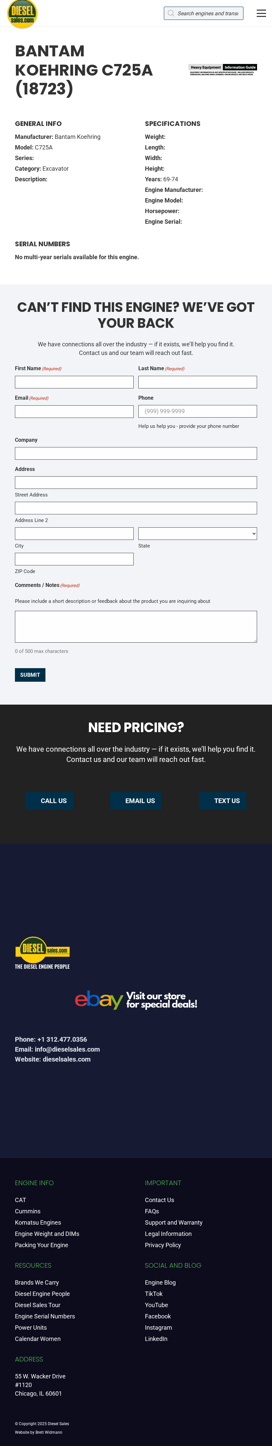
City (19, 546)
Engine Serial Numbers (45, 1316)
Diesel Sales (58, 1423)
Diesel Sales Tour (37, 1304)
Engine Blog (160, 1282)
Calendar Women (38, 1338)
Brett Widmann (48, 1432)
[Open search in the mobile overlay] (203, 13)
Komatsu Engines (38, 1222)
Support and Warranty (174, 1222)
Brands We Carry (37, 1282)
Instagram (158, 1327)
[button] (261, 13)
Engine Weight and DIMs (47, 1233)
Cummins (27, 1211)
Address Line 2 (31, 520)
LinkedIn (156, 1338)
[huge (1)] (136, 1002)
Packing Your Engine (41, 1245)
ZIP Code (25, 571)
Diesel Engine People (42, 1293)
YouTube (156, 1304)
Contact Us (159, 1199)
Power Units (31, 1327)
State (144, 546)
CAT (20, 1199)
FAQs (152, 1211)
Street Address (31, 495)
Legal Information (168, 1233)
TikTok (154, 1293)
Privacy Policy (163, 1245)
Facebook (158, 1316)
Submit (30, 675)
